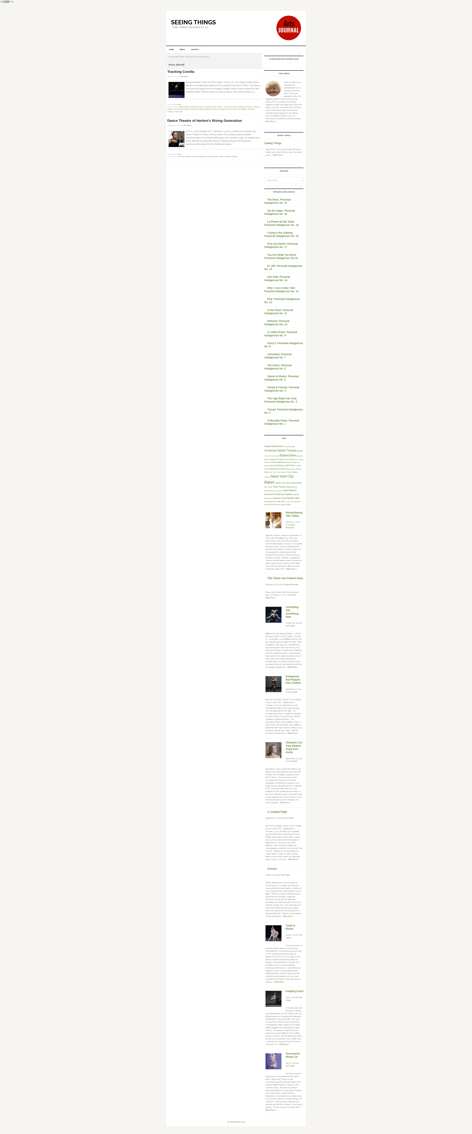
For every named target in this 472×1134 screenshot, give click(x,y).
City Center (179, 109)
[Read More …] (271, 121)
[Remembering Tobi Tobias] (273, 520)
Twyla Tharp (289, 501)
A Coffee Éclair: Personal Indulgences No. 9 (280, 334)
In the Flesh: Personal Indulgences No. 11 (278, 312)
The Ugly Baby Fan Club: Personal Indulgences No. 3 (280, 400)
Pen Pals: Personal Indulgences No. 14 (277, 278)
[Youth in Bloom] (273, 933)
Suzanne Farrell (279, 498)
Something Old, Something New (292, 612)
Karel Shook (219, 156)
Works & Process (274, 504)
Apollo (300, 451)
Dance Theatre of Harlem (194, 109)
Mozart (289, 472)
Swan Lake (178, 112)
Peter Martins (279, 487)
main (179, 104)
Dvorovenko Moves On (293, 1055)
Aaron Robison (184, 107)
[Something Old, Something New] (273, 615)
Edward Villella (212, 109)
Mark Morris (273, 472)
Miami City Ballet (226, 109)
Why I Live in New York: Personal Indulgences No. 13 (281, 289)
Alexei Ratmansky (273, 446)
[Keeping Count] (273, 999)
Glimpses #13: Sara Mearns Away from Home (294, 747)
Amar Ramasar (289, 446)
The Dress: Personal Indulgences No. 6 (278, 367)
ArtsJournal (235, 1122)
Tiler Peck (281, 501)
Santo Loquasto (278, 490)
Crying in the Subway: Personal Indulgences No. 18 (281, 234)
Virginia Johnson (231, 156)
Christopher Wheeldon (276, 459)
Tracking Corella (180, 72)
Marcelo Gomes (277, 469)
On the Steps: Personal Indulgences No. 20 (279, 212)
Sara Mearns (290, 490)
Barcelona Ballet (245, 107)
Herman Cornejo (291, 462)
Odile (283, 483)
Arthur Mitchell (231, 107)
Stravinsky (268, 498)
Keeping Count (294, 991)
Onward (272, 868)
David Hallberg (277, 462)
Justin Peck (289, 465)
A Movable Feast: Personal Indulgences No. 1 (281, 422)
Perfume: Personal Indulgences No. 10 (276, 322)
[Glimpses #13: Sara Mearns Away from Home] (273, 750)
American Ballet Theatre (201, 107)
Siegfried (295, 494)
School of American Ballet (278, 494)
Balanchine (288, 455)
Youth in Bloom (290, 927)
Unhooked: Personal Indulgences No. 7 (277, 356)
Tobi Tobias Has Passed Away (285, 578)
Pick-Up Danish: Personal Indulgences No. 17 (281, 245)
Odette (277, 483)
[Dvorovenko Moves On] (273, 1061)
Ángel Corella (217, 107)
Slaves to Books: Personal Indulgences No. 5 (281, 378)
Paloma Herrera (240, 109)
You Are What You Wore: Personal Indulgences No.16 (281, 256)
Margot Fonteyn (291, 469)
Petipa (289, 487)
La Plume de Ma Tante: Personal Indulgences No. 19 (281, 223)
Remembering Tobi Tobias (294, 514)
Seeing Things (193, 22)
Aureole (276, 456)
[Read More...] (278, 155)
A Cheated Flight (277, 811)
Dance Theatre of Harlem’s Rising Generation (204, 121)
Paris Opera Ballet (294, 483)
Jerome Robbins (276, 465)
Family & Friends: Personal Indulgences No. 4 (281, 389)
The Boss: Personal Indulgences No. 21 (277, 201)
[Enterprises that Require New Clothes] (273, 684)
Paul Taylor (268, 487)
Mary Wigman (281, 472)
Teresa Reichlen (270, 502)
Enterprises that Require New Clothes (293, 679)
